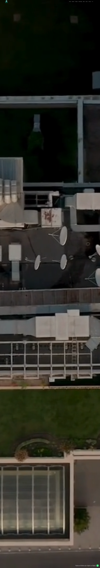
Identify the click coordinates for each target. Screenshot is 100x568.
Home (70, 1)
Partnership (80, 1)
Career (87, 1)
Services (73, 1)
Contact (90, 1)
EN (92, 1)
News (84, 1)
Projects (76, 1)
